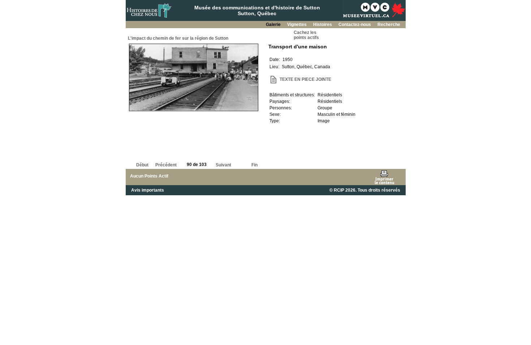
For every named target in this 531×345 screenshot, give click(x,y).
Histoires (323, 24)
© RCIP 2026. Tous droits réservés (364, 190)
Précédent (166, 164)
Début (142, 164)
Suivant (223, 164)
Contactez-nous (355, 24)
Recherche (388, 24)
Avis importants (147, 190)
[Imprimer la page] (384, 177)
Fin (254, 164)
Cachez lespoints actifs (306, 35)
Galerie (274, 24)
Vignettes (297, 24)
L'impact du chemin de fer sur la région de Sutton (178, 38)
